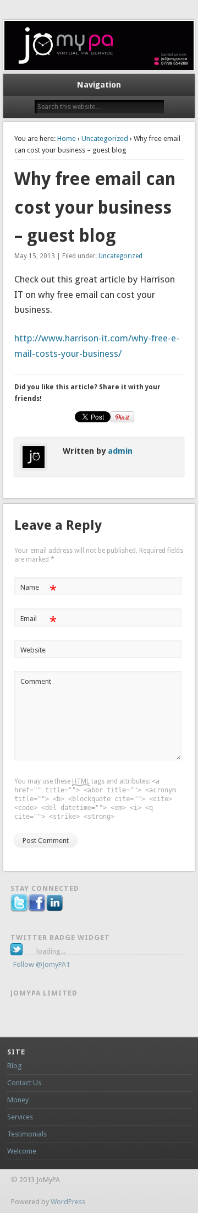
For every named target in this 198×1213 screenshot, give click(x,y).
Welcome (21, 1151)
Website (33, 650)
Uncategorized (104, 138)
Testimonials (27, 1134)
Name (38, 590)
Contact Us (24, 1083)
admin (120, 451)
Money (18, 1100)
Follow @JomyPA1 (41, 964)
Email (38, 621)
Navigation (99, 85)
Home (66, 138)
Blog (14, 1066)
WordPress (68, 1202)
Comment (35, 681)
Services (20, 1117)
